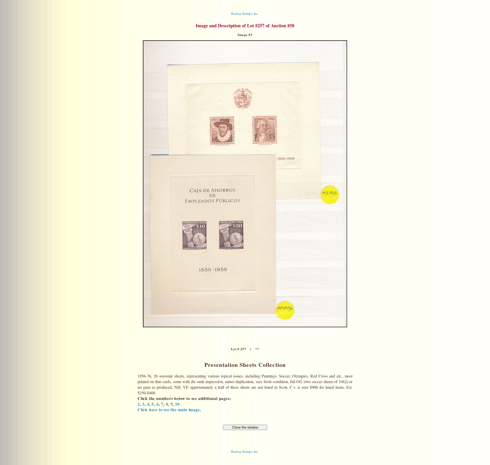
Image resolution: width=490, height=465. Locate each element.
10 (177, 404)
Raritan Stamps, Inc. (245, 13)
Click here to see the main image (169, 409)
